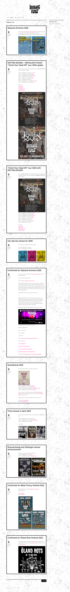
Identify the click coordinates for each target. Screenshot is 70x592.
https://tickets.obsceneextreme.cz (30, 280)
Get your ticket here (21, 493)
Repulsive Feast (8, 587)
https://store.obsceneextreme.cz (23, 351)
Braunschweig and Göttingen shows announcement (24, 448)
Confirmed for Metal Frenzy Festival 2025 (26, 485)
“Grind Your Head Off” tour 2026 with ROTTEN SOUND (24, 169)
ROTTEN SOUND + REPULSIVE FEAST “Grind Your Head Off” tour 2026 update (25, 63)
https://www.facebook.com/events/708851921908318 (29, 338)
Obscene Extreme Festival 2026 (30, 31)
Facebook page (23, 544)
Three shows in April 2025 (19, 411)
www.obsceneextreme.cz (22, 343)
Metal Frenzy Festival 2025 (34, 489)
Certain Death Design (24, 401)
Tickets (34, 72)
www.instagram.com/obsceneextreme (24, 346)
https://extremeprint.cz (27, 354)
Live (8, 17)
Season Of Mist (20, 87)
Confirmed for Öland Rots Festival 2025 (25, 537)
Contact (19, 17)
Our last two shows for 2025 (20, 240)
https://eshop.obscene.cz (31, 351)
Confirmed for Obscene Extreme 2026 (24, 270)
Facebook (32, 385)
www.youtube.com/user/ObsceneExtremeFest (25, 348)
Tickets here (32, 542)
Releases (11, 17)
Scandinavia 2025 (15, 365)
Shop (23, 17)
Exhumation (9, 34)
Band (16, 17)
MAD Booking (20, 86)
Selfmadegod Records (21, 88)
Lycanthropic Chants (21, 90)
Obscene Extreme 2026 (18, 27)
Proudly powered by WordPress (15, 587)
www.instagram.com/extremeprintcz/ (36, 354)
